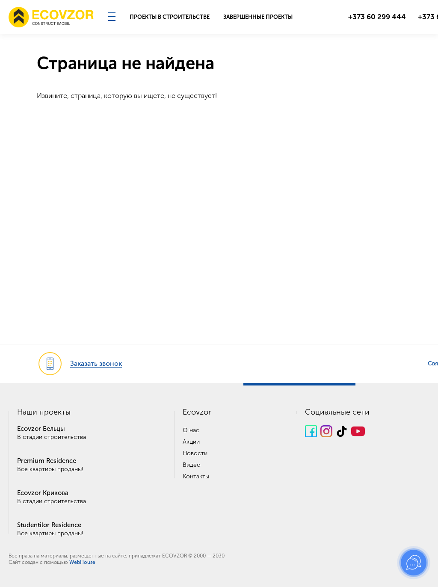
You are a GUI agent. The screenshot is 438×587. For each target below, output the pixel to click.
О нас (191, 430)
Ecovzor (197, 412)
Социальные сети (337, 412)
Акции (191, 441)
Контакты (196, 476)
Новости (195, 453)
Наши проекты (44, 412)
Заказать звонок (96, 363)
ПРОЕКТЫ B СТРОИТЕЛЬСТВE (170, 17)
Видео (192, 464)
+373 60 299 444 (377, 17)
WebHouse (82, 562)
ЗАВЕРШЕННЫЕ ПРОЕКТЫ (258, 17)
